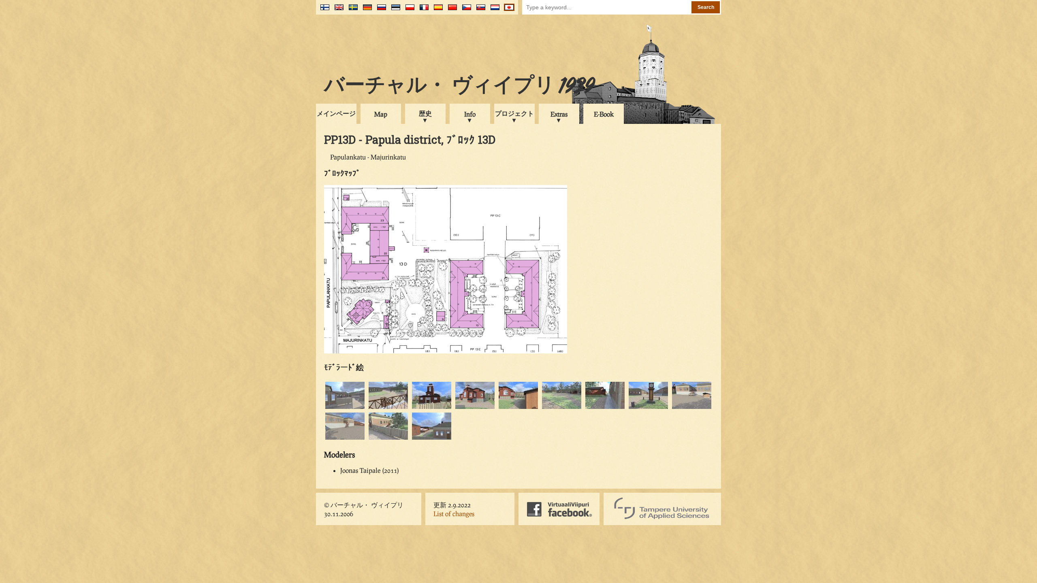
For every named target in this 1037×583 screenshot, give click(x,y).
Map (380, 114)
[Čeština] (465, 10)
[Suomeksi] (323, 10)
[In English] (337, 10)
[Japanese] (507, 10)
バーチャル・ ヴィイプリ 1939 (459, 87)
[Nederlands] (493, 10)
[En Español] (436, 10)
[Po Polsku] (408, 10)
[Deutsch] (365, 10)
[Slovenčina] (479, 10)
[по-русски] (380, 10)
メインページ (336, 113)
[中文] (451, 10)
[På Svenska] (351, 10)
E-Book (604, 114)
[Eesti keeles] (394, 10)
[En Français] (422, 10)
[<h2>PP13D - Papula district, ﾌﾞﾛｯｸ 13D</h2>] (345, 407)
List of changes (453, 513)
